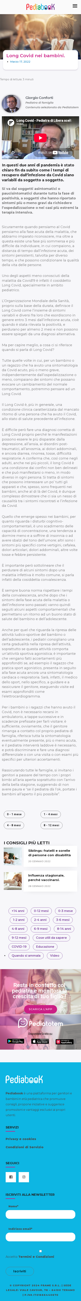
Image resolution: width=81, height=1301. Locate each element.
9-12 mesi (19, 938)
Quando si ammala (26, 955)
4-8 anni (18, 929)
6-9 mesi (40, 929)
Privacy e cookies (21, 1139)
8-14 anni (64, 929)
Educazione (45, 946)
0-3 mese (65, 911)
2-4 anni (40, 920)
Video (54, 955)
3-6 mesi (63, 920)
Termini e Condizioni (36, 1257)
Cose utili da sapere (51, 938)
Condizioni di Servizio (25, 1147)
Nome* (13, 1206)
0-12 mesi (41, 911)
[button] (75, 6)
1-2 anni (18, 920)
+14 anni (18, 911)
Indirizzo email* (20, 1229)
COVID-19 (19, 946)
